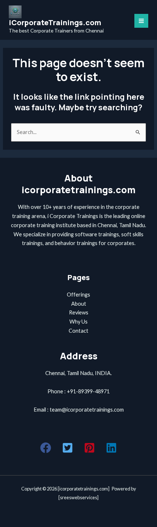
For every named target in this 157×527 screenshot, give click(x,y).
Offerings (78, 294)
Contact (78, 331)
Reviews (78, 312)
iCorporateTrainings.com (55, 22)
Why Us (78, 321)
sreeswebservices (78, 497)
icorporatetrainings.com (83, 489)
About (78, 304)
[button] (46, 448)
